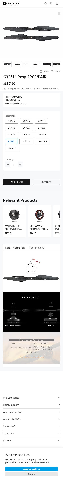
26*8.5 (26, 127)
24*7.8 (11, 127)
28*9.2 (11, 134)
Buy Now (46, 181)
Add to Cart (17, 181)
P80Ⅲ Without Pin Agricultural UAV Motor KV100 (13, 227)
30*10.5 (42, 134)
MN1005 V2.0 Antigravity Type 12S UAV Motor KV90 (39, 227)
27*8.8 (41, 127)
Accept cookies (31, 468)
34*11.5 (27, 141)
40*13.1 (12, 148)
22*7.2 (41, 120)
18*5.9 (11, 120)
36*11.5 (43, 141)
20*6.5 (26, 120)
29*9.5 (26, 134)
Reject (31, 474)
